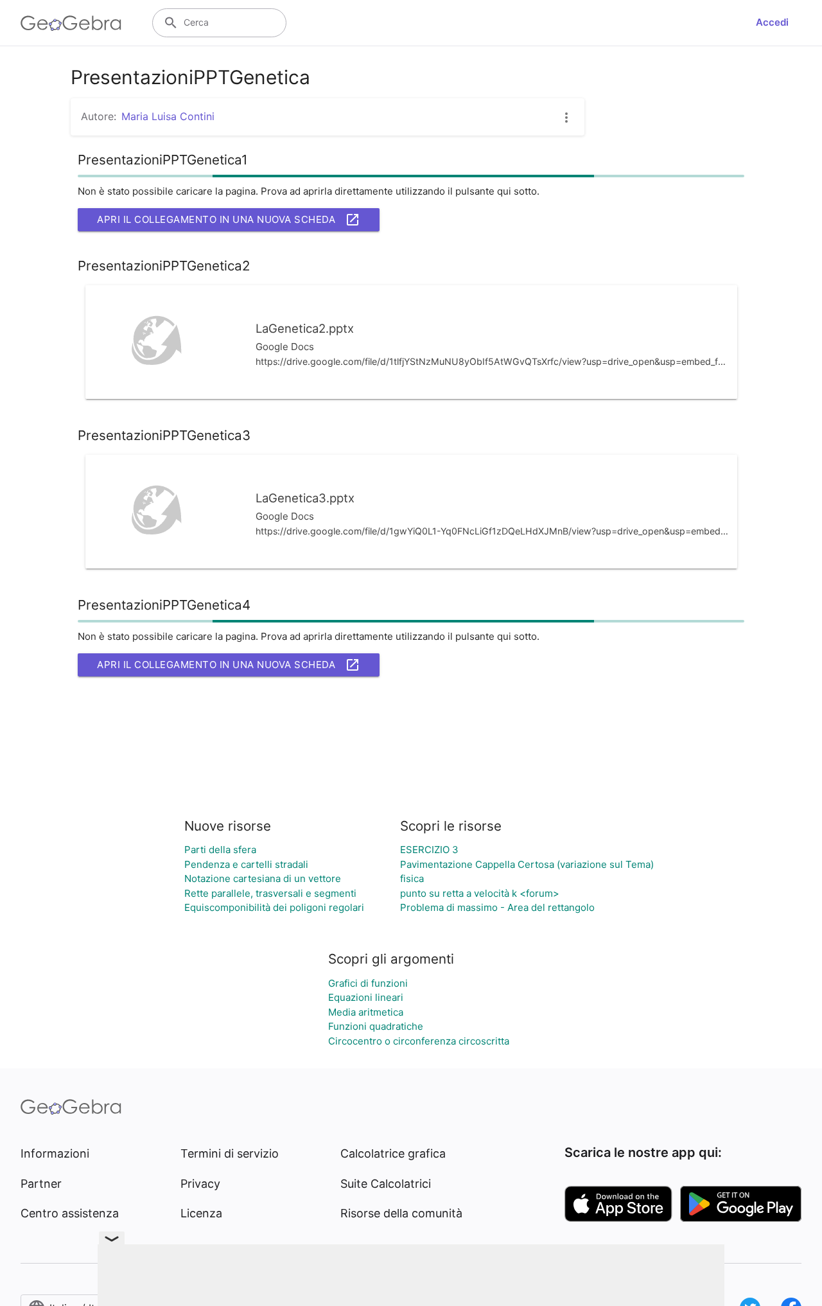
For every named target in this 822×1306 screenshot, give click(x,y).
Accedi (772, 22)
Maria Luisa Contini (167, 116)
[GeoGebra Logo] (71, 23)
